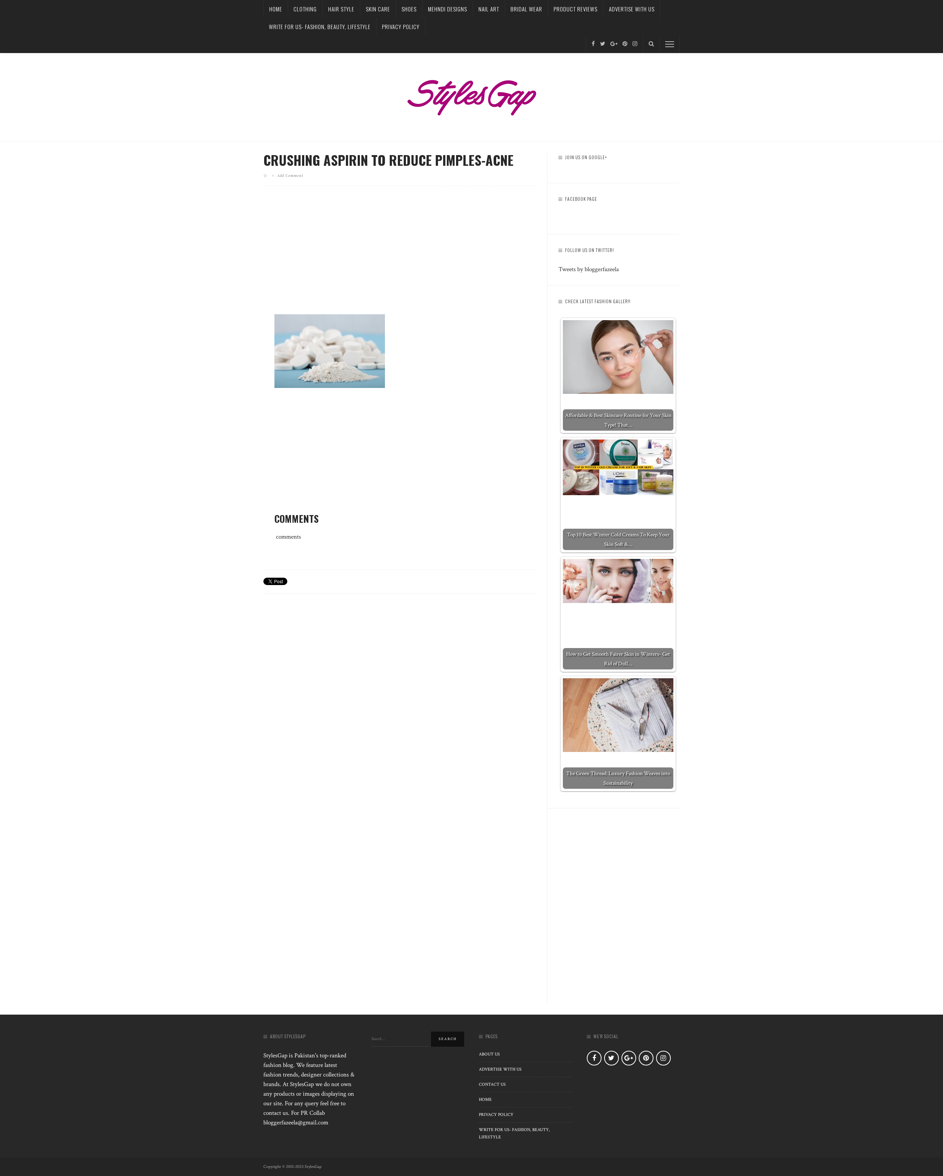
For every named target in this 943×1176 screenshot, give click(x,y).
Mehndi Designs (447, 9)
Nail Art (488, 9)
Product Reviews (575, 9)
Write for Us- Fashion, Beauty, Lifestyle (320, 26)
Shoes (409, 9)
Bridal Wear (526, 9)
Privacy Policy (401, 26)
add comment (290, 175)
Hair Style (341, 9)
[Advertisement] (400, 256)
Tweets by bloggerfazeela (588, 269)
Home (275, 9)
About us (489, 1054)
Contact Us (492, 1084)
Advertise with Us (632, 9)
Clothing (305, 9)
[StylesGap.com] (471, 95)
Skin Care (378, 9)
